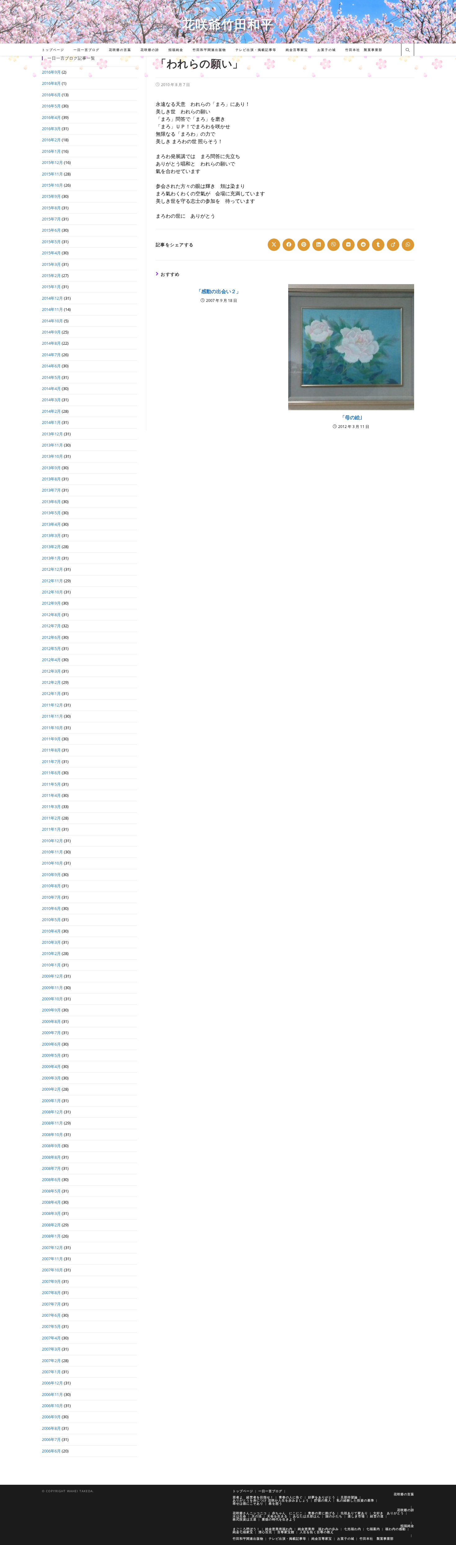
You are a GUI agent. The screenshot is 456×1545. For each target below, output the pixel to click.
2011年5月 (51, 784)
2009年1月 (51, 1100)
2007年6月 (51, 1315)
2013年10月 (52, 456)
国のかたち (333, 1516)
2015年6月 (51, 230)
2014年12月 (52, 298)
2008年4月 (51, 1202)
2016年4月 (51, 117)
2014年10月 (52, 321)
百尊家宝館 (285, 1532)
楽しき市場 (356, 1516)
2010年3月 (51, 942)
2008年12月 (52, 1112)
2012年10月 (52, 592)
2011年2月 (51, 818)
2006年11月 (52, 1394)
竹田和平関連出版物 (248, 1538)
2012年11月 (52, 581)
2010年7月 (51, 897)
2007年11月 (52, 1258)
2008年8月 (51, 1157)
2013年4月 (51, 524)
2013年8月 (51, 479)
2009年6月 (51, 1044)
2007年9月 (51, 1281)
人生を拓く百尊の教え (317, 1532)
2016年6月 (51, 95)
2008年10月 (52, 1134)
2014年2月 (51, 411)
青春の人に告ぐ (291, 1497)
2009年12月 (52, 976)
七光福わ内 (352, 1529)
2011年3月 (51, 806)
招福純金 (407, 1526)
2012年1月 (51, 693)
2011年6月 (51, 772)
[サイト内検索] (407, 50)
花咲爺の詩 (405, 1510)
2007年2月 (51, 1360)
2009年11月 (52, 987)
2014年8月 (51, 343)
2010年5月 (51, 919)
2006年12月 (52, 1383)
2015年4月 (51, 253)
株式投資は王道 (245, 1519)
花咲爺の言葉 (404, 1494)
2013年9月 (51, 467)
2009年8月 (51, 1021)
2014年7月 (51, 354)
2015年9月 (51, 196)
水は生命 (239, 1516)
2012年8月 (51, 614)
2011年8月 (51, 750)
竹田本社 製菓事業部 (377, 1538)
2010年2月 (51, 953)
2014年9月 (51, 332)
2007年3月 (51, 1349)
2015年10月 (52, 185)
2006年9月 (51, 1417)
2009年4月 (51, 1066)
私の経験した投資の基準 (355, 1500)
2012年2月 (51, 682)
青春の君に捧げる (321, 1513)
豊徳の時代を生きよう (279, 1519)
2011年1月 (51, 829)
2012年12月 (52, 569)
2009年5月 (51, 1055)
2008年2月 (51, 1225)
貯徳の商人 (322, 1500)
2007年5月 (51, 1326)
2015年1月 (51, 286)
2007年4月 (51, 1338)
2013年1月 (51, 558)
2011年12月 (52, 705)
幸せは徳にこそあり (248, 1503)
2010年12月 (52, 840)
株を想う (275, 1503)
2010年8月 (51, 885)
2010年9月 (51, 874)
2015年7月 (51, 219)
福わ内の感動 (395, 1529)
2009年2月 (51, 1089)
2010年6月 (51, 908)
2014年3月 (51, 399)
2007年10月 (52, 1270)
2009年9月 (51, 1010)
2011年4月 (51, 795)
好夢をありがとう (321, 1497)
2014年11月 (52, 309)
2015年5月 (51, 241)
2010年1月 (51, 965)
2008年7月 (51, 1168)
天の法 (257, 1516)
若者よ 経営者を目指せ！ (253, 1497)
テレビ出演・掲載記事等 (287, 1538)
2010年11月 (52, 852)
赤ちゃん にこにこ (287, 1513)
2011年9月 (51, 739)
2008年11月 (52, 1123)
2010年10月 (52, 863)
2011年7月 (51, 761)
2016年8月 (51, 83)
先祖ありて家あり (354, 1513)
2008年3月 (51, 1213)
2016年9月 (51, 72)
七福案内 (373, 1529)
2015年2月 (51, 275)
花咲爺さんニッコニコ (250, 1513)
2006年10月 (52, 1405)
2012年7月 (51, 626)
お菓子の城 (345, 1538)
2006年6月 (51, 1451)
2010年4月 (51, 931)
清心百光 (265, 1532)
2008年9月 (51, 1145)
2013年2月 (51, 546)
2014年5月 (51, 377)
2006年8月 (51, 1428)
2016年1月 (51, 151)
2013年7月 (51, 490)
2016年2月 (51, 140)
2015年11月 (52, 174)
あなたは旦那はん (306, 1516)
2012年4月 (51, 659)
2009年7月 (51, 1032)
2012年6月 (51, 637)
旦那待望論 (349, 1497)
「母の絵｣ (351, 417)
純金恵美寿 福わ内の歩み (318, 1529)
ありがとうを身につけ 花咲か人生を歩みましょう (271, 1500)
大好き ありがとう (388, 1513)
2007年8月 (51, 1292)
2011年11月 (52, 716)
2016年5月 (51, 106)
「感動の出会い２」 (218, 291)
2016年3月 (51, 128)
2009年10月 (52, 999)
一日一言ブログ (270, 1491)
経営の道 (377, 1516)
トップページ (243, 1491)
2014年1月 (51, 422)
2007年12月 (52, 1247)
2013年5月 (51, 513)
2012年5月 (51, 648)
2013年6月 (51, 501)
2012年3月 (51, 671)
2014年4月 (51, 388)
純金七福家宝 (243, 1532)
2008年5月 (51, 1191)
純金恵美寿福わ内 (279, 1529)
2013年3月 (51, 535)
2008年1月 (51, 1236)
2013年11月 (52, 445)
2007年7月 (51, 1304)
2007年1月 (51, 1372)
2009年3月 (51, 1078)
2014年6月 (51, 366)
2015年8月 (51, 208)
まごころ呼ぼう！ (246, 1529)
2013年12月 (52, 434)
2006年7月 (51, 1439)
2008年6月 (51, 1179)
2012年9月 (51, 603)
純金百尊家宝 (321, 1538)
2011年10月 (52, 727)
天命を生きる (277, 1516)
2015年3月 (51, 264)
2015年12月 (52, 162)
